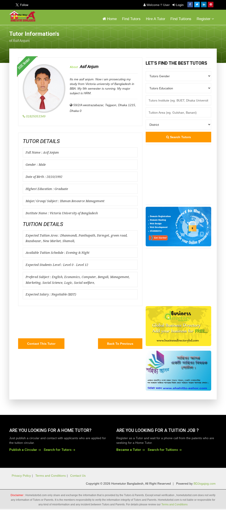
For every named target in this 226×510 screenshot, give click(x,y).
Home (111, 19)
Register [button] (204, 19)
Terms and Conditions (50, 475)
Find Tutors (131, 19)
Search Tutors (180, 137)
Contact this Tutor (41, 343)
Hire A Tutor (155, 19)
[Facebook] (190, 4)
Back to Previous (120, 343)
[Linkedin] (204, 4)
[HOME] (23, 16)
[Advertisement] (181, 36)
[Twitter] (197, 4)
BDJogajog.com (205, 483)
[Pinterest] (210, 4)
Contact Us (78, 475)
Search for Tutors (58, 450)
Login (179, 5)
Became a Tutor (128, 450)
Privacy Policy (21, 475)
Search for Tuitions (163, 450)
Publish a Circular (23, 450)
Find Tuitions (180, 19)
